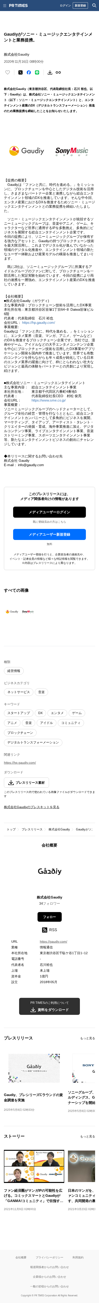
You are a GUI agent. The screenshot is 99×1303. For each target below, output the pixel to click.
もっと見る (87, 1038)
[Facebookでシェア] (28, 72)
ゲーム (77, 713)
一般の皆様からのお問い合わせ (49, 1286)
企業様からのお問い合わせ (49, 1277)
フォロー (49, 917)
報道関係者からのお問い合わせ (49, 1267)
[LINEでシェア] (37, 72)
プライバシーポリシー (49, 1257)
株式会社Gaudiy (59, 829)
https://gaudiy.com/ (53, 941)
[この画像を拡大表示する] (20, 611)
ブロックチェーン (20, 733)
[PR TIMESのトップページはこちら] (18, 5)
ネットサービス (18, 692)
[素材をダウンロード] (50, 72)
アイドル (46, 723)
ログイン (65, 5)
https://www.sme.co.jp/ (49, 400)
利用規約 (78, 1257)
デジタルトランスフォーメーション (33, 742)
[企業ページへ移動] (49, 873)
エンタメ (57, 713)
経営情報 (13, 671)
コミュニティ (71, 723)
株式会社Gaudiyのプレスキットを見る (31, 807)
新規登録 (80, 5)
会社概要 (20, 1257)
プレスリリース (32, 829)
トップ (11, 829)
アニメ (12, 723)
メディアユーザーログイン (49, 512)
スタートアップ (18, 713)
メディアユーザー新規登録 (49, 534)
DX (40, 713)
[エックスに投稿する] (20, 72)
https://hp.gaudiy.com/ (38, 322)
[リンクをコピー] (58, 72)
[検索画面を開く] (94, 5)
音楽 (41, 692)
